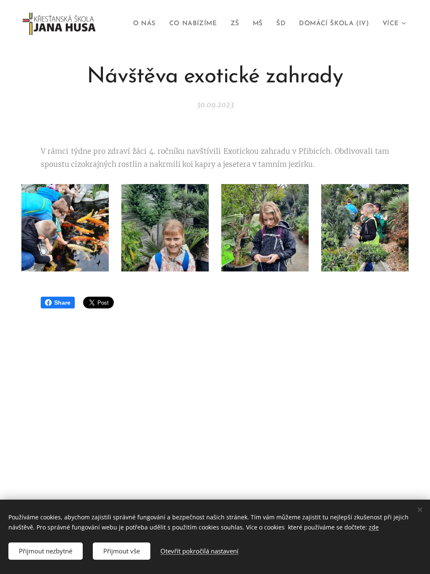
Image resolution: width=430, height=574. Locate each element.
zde (374, 527)
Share (62, 302)
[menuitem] (147, 23)
